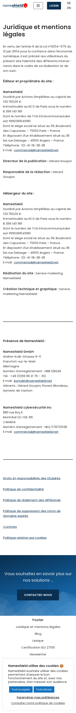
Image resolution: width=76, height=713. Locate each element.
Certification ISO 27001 (38, 647)
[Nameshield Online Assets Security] (15, 5)
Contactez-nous (38, 595)
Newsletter (38, 654)
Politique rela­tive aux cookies (25, 538)
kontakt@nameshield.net (33, 381)
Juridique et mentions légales (38, 627)
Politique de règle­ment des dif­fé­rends (32, 500)
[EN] (69, 8)
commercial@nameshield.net (36, 150)
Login (54, 6)
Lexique (38, 640)
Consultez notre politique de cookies (38, 703)
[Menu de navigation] (38, 5)
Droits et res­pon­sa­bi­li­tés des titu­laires (31, 478)
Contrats (10, 527)
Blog (38, 634)
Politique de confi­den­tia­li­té (23, 489)
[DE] (69, 3)
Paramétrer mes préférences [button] (38, 697)
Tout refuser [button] (44, 689)
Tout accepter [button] (21, 689)
